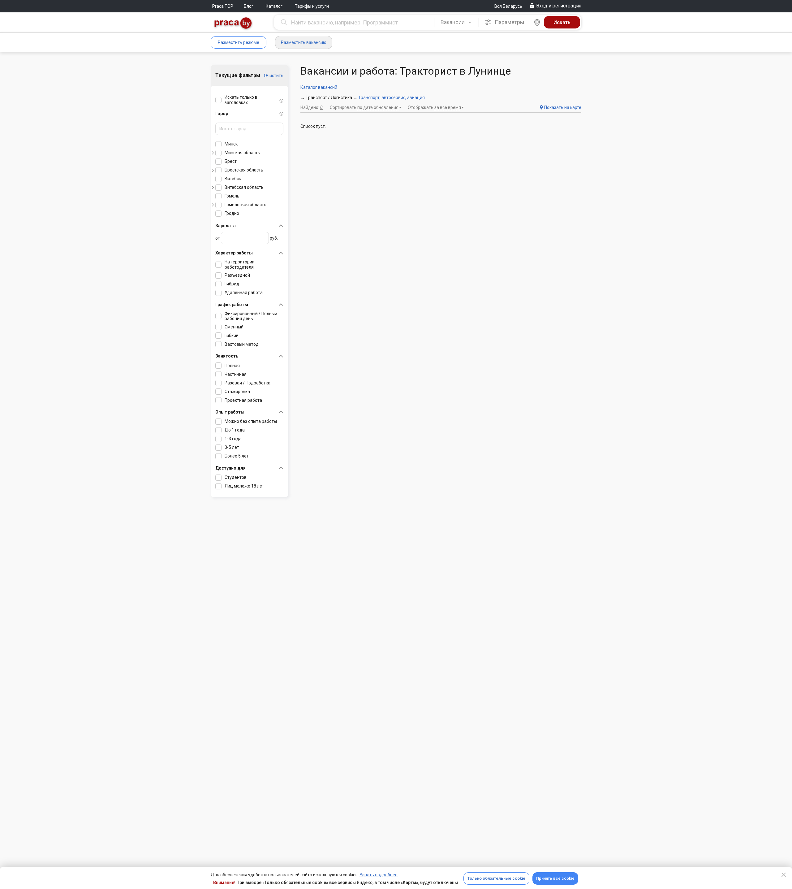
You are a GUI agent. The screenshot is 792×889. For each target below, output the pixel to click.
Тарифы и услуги (312, 6)
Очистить (273, 75)
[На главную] (233, 23)
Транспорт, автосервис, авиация (391, 97)
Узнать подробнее (378, 874)
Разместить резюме (238, 42)
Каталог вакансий (318, 87)
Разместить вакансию (303, 42)
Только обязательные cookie (496, 878)
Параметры (508, 22)
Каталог (274, 6)
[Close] (783, 875)
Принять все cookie (555, 878)
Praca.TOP (222, 6)
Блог (248, 6)
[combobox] (456, 22)
